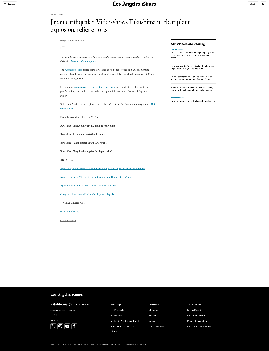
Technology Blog (58, 14)
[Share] (63, 48)
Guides (152, 321)
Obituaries (153, 310)
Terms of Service (82, 344)
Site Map (53, 315)
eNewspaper (116, 305)
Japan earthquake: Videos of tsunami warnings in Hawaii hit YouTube (95, 177)
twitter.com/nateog (69, 211)
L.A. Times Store (156, 327)
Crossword (154, 305)
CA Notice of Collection (107, 344)
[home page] (134, 4)
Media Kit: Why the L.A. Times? (125, 321)
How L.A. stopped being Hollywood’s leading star (193, 101)
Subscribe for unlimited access (62, 310)
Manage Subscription (197, 321)
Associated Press (73, 69)
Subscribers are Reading (188, 44)
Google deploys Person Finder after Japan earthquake (87, 194)
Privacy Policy (93, 344)
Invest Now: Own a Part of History (122, 329)
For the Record (194, 310)
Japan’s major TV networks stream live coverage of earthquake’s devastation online (102, 168)
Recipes (152, 316)
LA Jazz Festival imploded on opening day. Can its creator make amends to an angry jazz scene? (192, 55)
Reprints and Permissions (199, 327)
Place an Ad (116, 316)
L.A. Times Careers (196, 316)
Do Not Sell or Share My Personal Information (131, 344)
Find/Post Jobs (117, 310)
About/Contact (194, 305)
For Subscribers (177, 49)
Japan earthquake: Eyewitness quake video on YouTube (88, 185)
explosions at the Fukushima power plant (94, 87)
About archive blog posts (83, 61)
